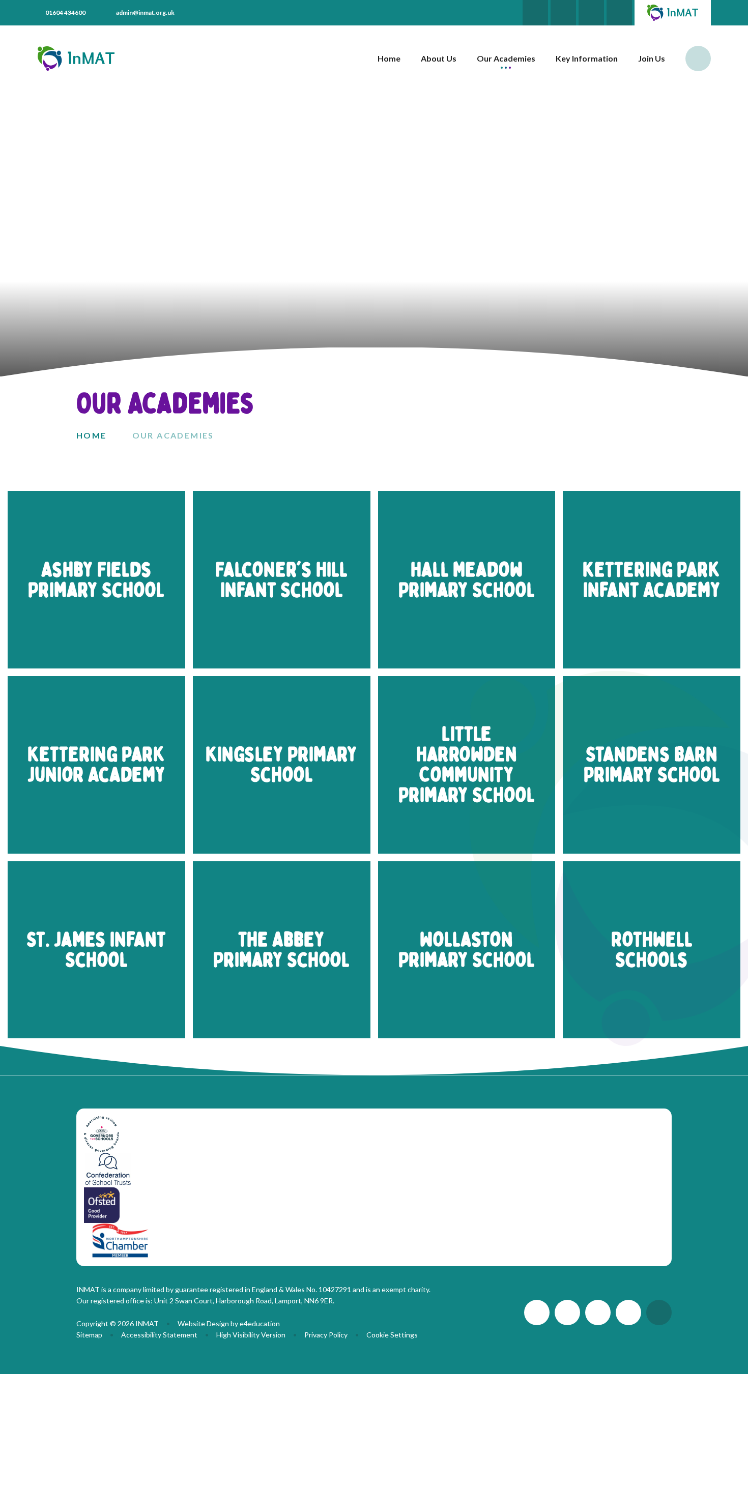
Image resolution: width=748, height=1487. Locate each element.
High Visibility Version (250, 1334)
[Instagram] (591, 12)
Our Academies (173, 435)
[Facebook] (619, 12)
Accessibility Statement (159, 1334)
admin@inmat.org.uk (145, 12)
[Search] (698, 58)
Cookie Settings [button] (392, 1334)
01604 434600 (65, 12)
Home (91, 435)
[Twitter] (535, 12)
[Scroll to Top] (659, 1312)
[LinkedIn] (563, 12)
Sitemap (89, 1334)
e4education (260, 1323)
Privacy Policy (326, 1334)
